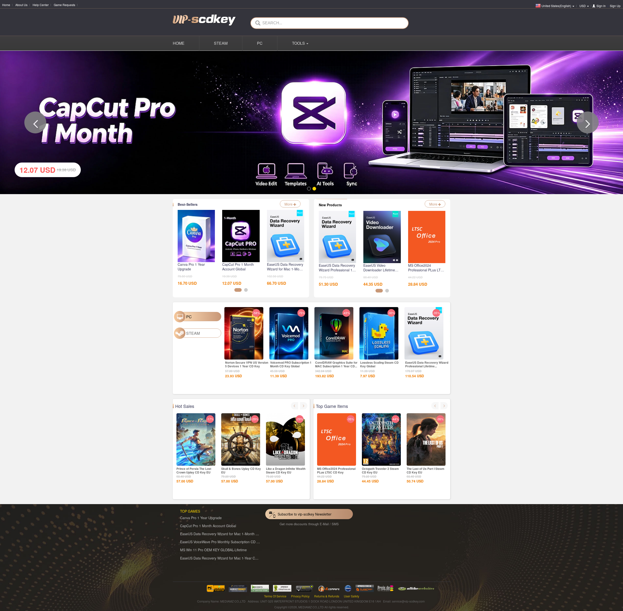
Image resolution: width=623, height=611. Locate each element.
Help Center (41, 5)
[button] (35, 122)
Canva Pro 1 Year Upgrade (201, 516)
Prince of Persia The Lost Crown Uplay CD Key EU (193, 469)
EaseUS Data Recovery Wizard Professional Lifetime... (426, 363)
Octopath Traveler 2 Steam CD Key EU (380, 469)
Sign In (601, 6)
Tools (299, 43)
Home (6, 5)
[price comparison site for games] (304, 587)
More (288, 202)
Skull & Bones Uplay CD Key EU (241, 469)
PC (260, 43)
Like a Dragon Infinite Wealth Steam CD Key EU (285, 469)
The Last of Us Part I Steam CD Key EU (425, 469)
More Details (244, 354)
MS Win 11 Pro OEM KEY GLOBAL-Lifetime (213, 548)
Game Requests (64, 5)
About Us (21, 5)
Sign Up (615, 6)
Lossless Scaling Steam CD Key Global (379, 363)
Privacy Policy (300, 595)
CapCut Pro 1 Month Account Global (208, 524)
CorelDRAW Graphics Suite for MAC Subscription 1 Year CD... (336, 363)
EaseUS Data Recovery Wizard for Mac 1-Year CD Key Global (227, 556)
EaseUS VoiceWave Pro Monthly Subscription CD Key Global (226, 540)
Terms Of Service (275, 595)
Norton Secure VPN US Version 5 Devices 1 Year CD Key (246, 363)
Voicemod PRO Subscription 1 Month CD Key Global (291, 363)
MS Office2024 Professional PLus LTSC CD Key (336, 469)
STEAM (221, 43)
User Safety (351, 595)
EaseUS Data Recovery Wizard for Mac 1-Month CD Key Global (229, 532)
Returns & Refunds (326, 595)
